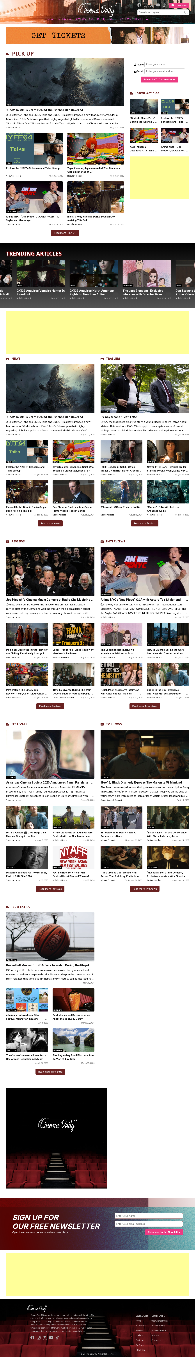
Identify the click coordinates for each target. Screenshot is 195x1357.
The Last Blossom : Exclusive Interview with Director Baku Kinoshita (79, 294)
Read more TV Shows (145, 889)
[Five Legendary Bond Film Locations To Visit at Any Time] (73, 1040)
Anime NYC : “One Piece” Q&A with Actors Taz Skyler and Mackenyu (32, 218)
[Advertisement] (159, 177)
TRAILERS (113, 358)
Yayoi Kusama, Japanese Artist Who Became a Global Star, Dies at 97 (94, 170)
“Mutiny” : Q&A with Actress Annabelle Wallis (163, 509)
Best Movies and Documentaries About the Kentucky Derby (71, 1017)
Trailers (94, 19)
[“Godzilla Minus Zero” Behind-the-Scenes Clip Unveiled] (65, 82)
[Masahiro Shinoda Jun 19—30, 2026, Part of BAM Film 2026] (27, 857)
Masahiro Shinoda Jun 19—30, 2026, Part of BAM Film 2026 (26, 874)
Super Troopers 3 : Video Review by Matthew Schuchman (73, 651)
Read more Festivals (50, 889)
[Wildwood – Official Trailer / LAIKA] (121, 491)
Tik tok (164, 5)
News (50, 19)
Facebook (139, 5)
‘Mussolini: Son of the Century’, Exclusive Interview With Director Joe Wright (166, 876)
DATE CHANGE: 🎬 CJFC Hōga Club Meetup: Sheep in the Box (26, 834)
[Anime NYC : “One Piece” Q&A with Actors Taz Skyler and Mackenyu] (34, 197)
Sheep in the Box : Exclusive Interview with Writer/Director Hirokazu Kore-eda (164, 694)
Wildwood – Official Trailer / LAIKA (120, 507)
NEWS (15, 358)
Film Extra (141, 19)
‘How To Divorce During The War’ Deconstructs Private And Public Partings (72, 694)
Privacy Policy (158, 1325)
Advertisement (158, 1330)
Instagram (145, 5)
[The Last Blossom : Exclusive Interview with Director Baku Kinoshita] (83, 273)
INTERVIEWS (115, 541)
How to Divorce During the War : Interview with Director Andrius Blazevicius (165, 653)
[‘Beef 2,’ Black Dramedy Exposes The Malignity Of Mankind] (145, 754)
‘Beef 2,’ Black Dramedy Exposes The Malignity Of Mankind (141, 782)
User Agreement (159, 1320)
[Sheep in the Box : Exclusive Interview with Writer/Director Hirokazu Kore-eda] (168, 674)
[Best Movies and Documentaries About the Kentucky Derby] (73, 1000)
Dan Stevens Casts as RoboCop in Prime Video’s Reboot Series (136, 292)
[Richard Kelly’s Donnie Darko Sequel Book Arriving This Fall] (95, 197)
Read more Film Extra (50, 1071)
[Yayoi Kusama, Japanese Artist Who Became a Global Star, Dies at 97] (95, 149)
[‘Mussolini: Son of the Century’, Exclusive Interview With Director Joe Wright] (168, 857)
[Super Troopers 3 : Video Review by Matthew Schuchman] (73, 634)
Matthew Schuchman (61, 657)
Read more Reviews (50, 706)
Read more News (50, 523)
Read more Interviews (144, 706)
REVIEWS (18, 541)
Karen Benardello (13, 657)
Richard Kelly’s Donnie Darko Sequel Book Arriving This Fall (91, 218)
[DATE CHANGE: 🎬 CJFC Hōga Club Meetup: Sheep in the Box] (27, 817)
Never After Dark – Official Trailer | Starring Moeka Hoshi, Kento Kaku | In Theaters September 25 (167, 471)
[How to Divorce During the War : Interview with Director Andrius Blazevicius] (168, 634)
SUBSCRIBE (181, 5)
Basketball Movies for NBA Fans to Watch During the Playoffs (49, 965)
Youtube (158, 5)
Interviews (64, 19)
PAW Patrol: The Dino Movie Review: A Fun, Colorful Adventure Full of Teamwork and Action (26, 694)
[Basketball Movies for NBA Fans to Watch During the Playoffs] (50, 936)
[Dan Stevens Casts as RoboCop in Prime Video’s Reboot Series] (136, 273)
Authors (155, 1335)
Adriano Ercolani (108, 840)
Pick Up (104, 502)
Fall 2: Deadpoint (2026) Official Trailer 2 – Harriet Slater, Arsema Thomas (120, 471)
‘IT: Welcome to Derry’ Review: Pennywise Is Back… (118, 834)
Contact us (156, 1340)
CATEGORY (142, 1315)
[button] (189, 280)
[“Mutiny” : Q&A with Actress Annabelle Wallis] (168, 491)
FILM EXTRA (20, 906)
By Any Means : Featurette (119, 417)
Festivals (109, 19)
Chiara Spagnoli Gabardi (63, 697)
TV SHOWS (114, 724)
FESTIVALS (19, 724)
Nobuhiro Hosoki (13, 127)
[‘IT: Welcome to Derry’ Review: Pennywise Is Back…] (121, 817)
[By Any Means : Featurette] (145, 388)
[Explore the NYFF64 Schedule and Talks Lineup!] (34, 149)
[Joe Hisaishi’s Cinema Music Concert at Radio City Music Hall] (50, 571)
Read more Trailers (145, 523)
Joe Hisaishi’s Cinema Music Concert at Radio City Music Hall (49, 599)
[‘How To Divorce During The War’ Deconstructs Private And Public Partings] (73, 674)
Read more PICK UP (65, 233)
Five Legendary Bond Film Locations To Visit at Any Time (73, 1057)
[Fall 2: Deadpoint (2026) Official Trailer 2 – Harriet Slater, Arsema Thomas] (121, 451)
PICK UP (23, 53)
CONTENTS (158, 1315)
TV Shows (124, 19)
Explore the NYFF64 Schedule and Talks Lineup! (33, 168)
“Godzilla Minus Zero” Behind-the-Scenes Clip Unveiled (44, 110)
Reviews (80, 19)
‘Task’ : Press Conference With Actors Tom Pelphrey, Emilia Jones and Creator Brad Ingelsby (121, 876)
